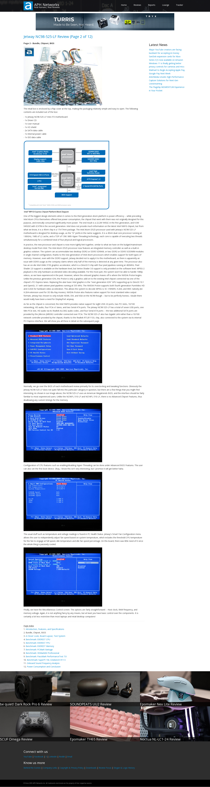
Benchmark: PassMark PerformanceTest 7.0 (46, 656)
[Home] (28, 5)
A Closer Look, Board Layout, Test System (45, 636)
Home (124, 5)
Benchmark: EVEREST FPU (38, 642)
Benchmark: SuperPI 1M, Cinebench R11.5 (46, 660)
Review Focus (105, 767)
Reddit (62, 756)
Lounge (165, 5)
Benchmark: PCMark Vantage (39, 649)
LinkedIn (53, 756)
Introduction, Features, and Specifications (45, 629)
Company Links (50, 767)
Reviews (137, 5)
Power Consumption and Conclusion (44, 666)
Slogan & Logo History (124, 767)
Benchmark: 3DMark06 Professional (42, 653)
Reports (151, 5)
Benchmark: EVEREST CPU (38, 639)
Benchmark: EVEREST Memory (40, 646)
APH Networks (46, 4)
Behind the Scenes (32, 767)
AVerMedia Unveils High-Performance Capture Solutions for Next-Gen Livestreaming (166, 80)
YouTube (28, 756)
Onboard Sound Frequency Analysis (43, 663)
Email (69, 756)
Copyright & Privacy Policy (71, 767)
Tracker (179, 5)
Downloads (91, 767)
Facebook (38, 756)
